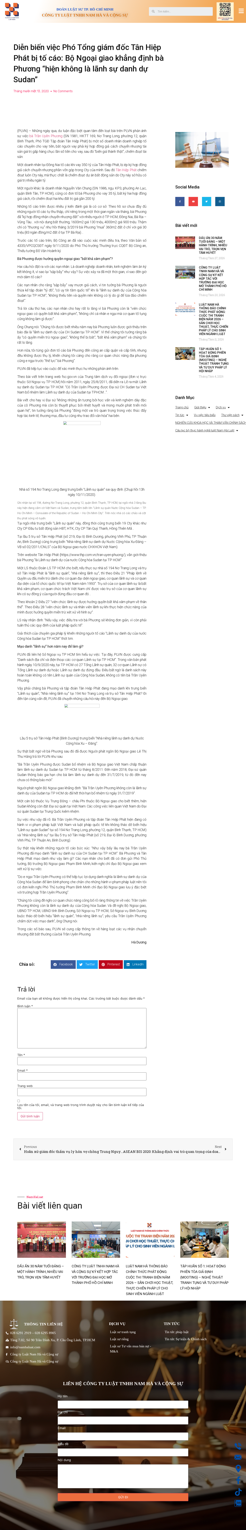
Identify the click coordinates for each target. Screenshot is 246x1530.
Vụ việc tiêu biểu (204, 415)
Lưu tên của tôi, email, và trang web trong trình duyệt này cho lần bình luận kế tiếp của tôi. (80, 1106)
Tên (21, 1054)
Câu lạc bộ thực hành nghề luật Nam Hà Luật (204, 430)
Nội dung (64, 1460)
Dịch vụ (221, 407)
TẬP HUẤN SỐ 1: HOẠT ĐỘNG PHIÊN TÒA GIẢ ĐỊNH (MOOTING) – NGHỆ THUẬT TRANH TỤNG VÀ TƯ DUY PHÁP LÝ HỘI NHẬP (214, 360)
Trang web (25, 1085)
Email (22, 1070)
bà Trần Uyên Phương (46, 136)
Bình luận (25, 1006)
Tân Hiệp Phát (126, 170)
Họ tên (62, 1396)
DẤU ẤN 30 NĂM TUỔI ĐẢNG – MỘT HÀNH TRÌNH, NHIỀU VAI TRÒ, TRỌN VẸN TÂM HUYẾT (213, 245)
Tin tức (179, 415)
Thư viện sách (230, 415)
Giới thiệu (200, 407)
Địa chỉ (63, 1412)
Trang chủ (182, 407)
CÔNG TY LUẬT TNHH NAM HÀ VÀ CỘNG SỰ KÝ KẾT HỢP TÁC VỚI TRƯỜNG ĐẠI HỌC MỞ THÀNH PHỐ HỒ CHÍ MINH (213, 278)
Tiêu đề (63, 1444)
